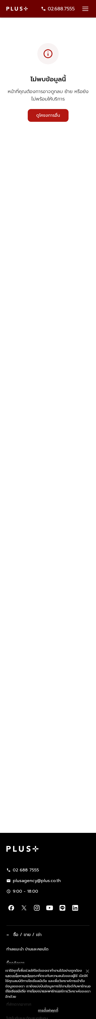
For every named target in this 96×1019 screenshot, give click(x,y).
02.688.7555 (61, 8)
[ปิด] (87, 961)
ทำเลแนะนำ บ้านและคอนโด (27, 949)
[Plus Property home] (17, 9)
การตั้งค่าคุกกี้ (48, 1000)
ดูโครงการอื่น (48, 115)
